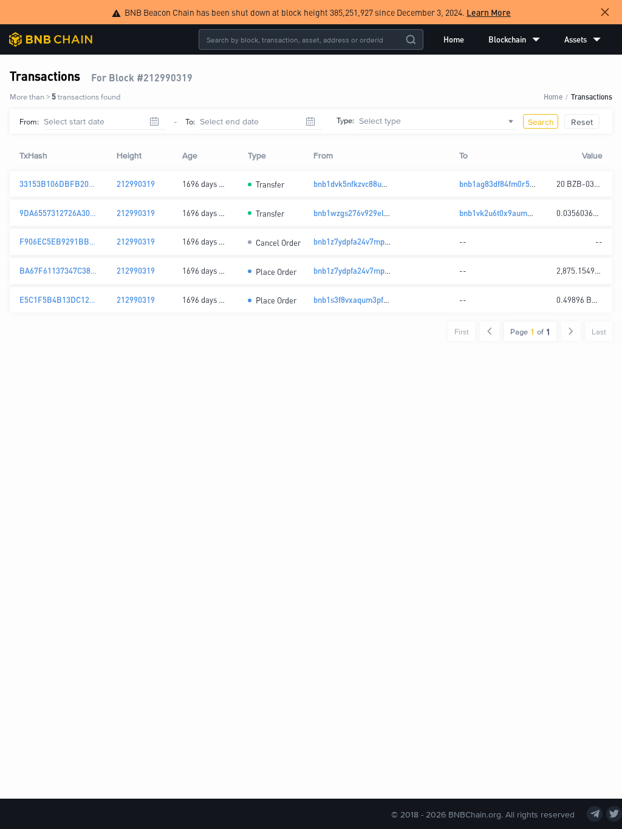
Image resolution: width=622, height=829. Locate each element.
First (461, 331)
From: (29, 121)
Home (453, 39)
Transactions (591, 96)
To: (190, 121)
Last (599, 331)
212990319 (136, 183)
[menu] (522, 39)
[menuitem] (453, 39)
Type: (345, 120)
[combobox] (438, 121)
